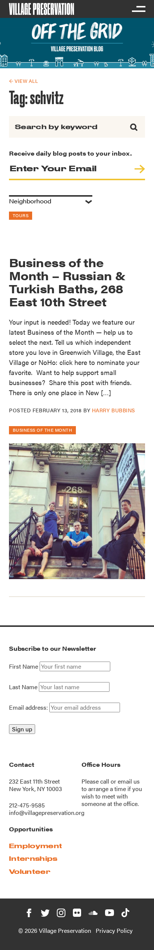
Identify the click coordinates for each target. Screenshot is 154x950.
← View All (23, 80)
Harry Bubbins (113, 410)
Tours (20, 215)
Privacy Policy (114, 930)
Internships (33, 858)
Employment (35, 845)
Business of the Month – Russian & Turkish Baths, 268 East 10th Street (67, 282)
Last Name (23, 687)
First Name (23, 666)
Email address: (29, 707)
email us (129, 781)
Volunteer (29, 871)
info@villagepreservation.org (46, 812)
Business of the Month (42, 429)
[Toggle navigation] (138, 9)
